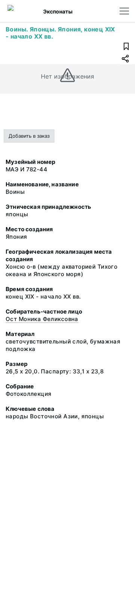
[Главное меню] (124, 11)
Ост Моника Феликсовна (42, 319)
